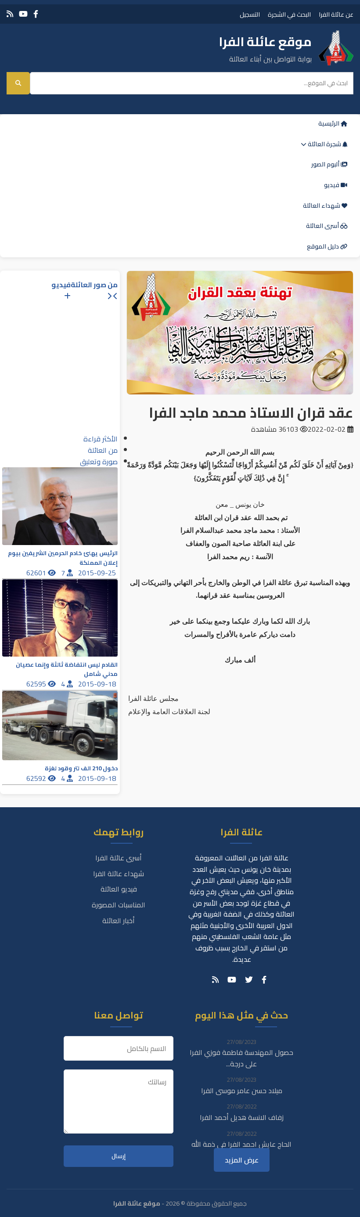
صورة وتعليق (99, 461)
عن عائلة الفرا (336, 14)
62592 (37, 778)
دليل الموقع (323, 246)
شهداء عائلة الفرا (118, 873)
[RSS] (10, 14)
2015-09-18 (98, 683)
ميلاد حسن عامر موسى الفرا (241, 1090)
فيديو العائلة (119, 889)
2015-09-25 (98, 572)
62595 (37, 683)
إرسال (119, 1156)
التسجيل (250, 14)
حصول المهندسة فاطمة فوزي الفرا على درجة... (241, 1058)
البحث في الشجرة (289, 14)
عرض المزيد (242, 1159)
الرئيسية (329, 123)
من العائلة (103, 450)
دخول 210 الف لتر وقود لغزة (81, 768)
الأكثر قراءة (100, 438)
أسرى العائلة (323, 225)
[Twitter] (249, 980)
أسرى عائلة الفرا (118, 857)
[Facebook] (35, 14)
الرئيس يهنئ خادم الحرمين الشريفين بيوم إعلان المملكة (63, 558)
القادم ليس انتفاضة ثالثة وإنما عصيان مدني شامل (67, 669)
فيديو (332, 185)
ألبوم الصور (326, 164)
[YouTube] (23, 14)
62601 (37, 572)
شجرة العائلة (324, 144)
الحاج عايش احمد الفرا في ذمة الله (241, 1144)
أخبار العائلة (118, 920)
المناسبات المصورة (118, 904)
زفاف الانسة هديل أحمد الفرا (242, 1117)
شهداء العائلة (322, 205)
